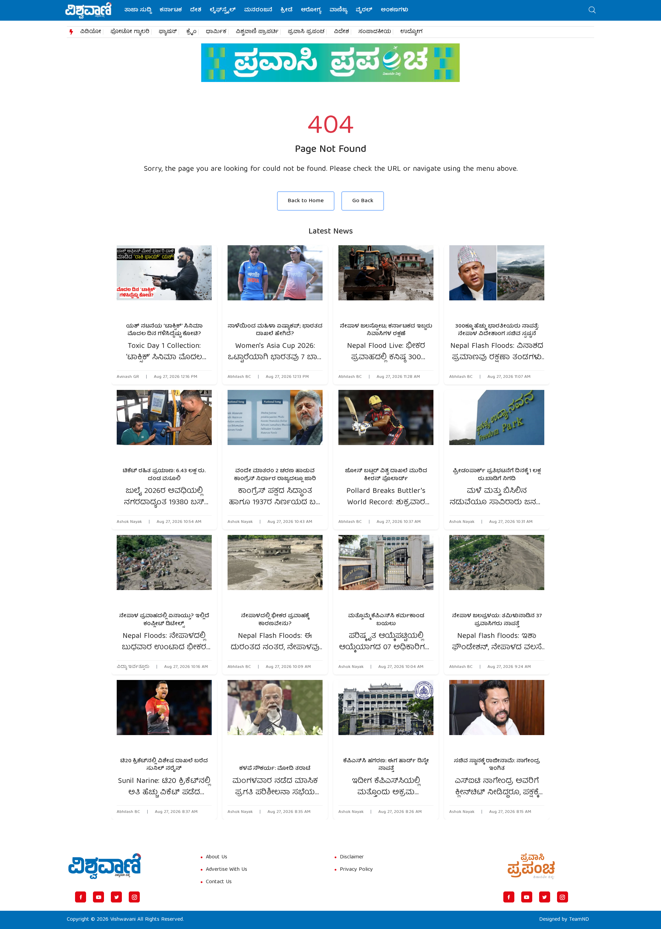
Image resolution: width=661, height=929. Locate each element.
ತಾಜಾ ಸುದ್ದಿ (137, 10)
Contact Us (219, 882)
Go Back (362, 201)
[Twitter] (116, 897)
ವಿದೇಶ (341, 32)
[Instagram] (134, 897)
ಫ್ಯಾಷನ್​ (168, 32)
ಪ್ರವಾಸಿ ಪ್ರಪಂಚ (306, 32)
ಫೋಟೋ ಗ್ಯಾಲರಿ (130, 32)
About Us (216, 857)
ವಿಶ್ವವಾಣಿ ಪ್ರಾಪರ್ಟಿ (257, 32)
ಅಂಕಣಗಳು (394, 10)
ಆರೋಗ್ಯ (311, 10)
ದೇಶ (195, 10)
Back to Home (306, 201)
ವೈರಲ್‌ (364, 10)
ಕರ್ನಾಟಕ (171, 10)
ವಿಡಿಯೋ (90, 32)
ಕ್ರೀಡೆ (287, 10)
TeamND (579, 920)
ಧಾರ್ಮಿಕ (216, 32)
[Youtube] (98, 897)
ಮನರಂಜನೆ (258, 10)
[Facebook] (80, 897)
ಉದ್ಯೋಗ (411, 32)
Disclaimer (352, 857)
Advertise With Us (226, 870)
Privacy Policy (356, 870)
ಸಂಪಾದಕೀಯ (374, 32)
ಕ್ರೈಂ (191, 32)
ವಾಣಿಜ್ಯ (338, 10)
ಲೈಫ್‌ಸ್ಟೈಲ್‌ (223, 10)
